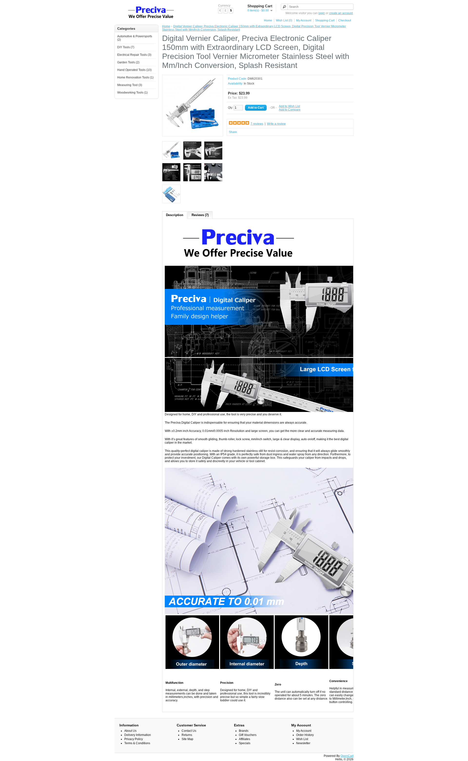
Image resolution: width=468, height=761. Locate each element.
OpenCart (347, 756)
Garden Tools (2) (128, 62)
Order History (305, 735)
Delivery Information (137, 735)
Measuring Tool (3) (129, 85)
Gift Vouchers (247, 735)
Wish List (302, 739)
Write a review (276, 123)
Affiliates (244, 739)
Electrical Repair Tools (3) (134, 55)
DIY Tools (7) (125, 47)
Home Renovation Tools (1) (135, 77)
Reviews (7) (200, 215)
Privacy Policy (133, 739)
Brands (243, 730)
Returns (187, 735)
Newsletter (303, 743)
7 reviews (257, 123)
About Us (130, 730)
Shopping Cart (324, 20)
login (321, 13)
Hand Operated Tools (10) (134, 70)
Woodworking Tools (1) (132, 92)
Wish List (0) (284, 20)
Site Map (187, 739)
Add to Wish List (289, 106)
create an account (341, 13)
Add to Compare (290, 109)
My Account (303, 20)
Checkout (344, 20)
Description (174, 215)
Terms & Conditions (137, 743)
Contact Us (189, 730)
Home (268, 20)
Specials (244, 743)
